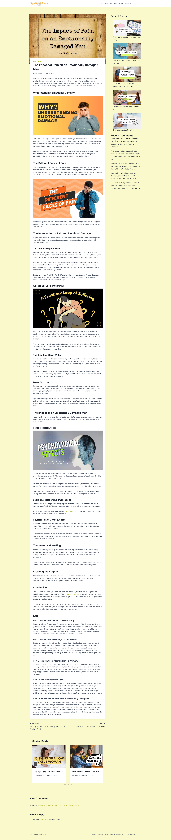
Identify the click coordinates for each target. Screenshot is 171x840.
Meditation (129, 3)
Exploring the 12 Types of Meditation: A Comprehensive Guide (126, 156)
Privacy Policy (103, 834)
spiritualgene (38, 73)
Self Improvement (106, 3)
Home (94, 834)
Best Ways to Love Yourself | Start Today (90, 725)
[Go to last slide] (35, 764)
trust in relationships (71, 511)
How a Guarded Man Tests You (85, 772)
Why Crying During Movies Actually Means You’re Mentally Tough (47, 726)
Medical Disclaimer (116, 834)
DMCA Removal (130, 834)
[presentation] (49, 756)
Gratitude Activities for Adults (123, 130)
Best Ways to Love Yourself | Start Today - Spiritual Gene (58, 805)
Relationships (118, 3)
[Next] (100, 764)
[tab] (64, 784)
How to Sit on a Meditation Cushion (123, 169)
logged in (43, 819)
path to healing (73, 594)
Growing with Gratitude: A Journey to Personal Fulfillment (124, 144)
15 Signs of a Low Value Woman (49, 772)
